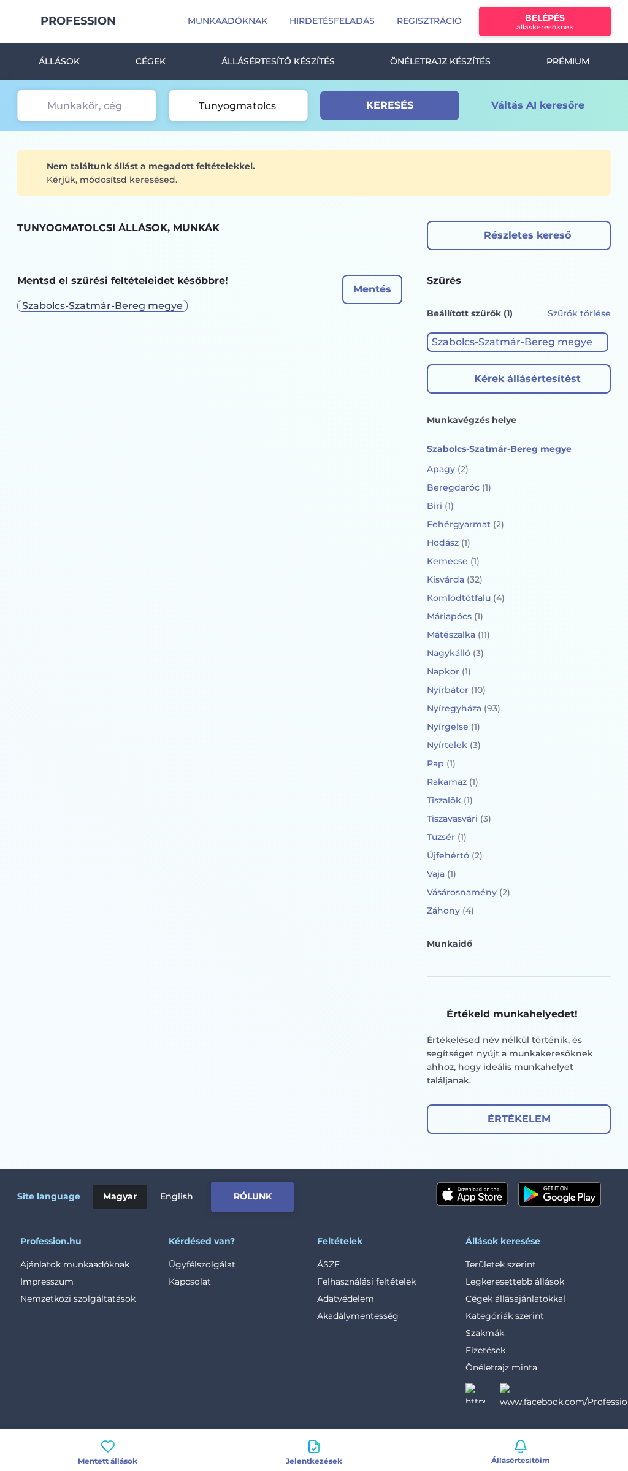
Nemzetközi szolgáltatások (78, 1298)
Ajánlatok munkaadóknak (74, 1264)
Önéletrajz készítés (440, 61)
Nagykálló (455, 653)
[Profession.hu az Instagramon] (482, 1396)
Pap (441, 763)
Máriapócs (455, 616)
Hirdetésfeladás (332, 20)
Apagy (448, 469)
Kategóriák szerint (504, 1315)
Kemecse (453, 561)
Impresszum (47, 1281)
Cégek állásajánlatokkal (515, 1298)
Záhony (450, 910)
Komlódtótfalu (466, 597)
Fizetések (485, 1350)
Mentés (372, 289)
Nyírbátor (456, 689)
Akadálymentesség (358, 1315)
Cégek (151, 61)
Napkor (449, 671)
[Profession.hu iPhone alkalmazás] (472, 1194)
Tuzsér (447, 836)
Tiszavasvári (459, 818)
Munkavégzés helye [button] (471, 420)
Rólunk (253, 1196)
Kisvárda (455, 579)
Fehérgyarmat (465, 524)
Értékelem (519, 1119)
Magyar (120, 1196)
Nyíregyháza (463, 708)
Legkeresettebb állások (514, 1281)
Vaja (441, 873)
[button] (517, 342)
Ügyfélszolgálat (202, 1264)
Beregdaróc (459, 487)
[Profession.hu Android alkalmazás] (559, 1194)
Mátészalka (458, 634)
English (176, 1196)
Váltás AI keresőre (537, 105)
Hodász (448, 542)
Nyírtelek (454, 745)
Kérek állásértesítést (527, 378)
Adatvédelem (345, 1298)
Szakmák (484, 1333)
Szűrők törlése (579, 313)
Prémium (567, 61)
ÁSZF (328, 1264)
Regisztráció (429, 20)
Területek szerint (500, 1264)
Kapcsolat (190, 1281)
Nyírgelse (453, 726)
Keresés (389, 105)
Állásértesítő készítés (278, 61)
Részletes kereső (527, 235)
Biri (440, 505)
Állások (59, 61)
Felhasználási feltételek (366, 1281)
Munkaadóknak (227, 20)
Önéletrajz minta (501, 1367)
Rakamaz (452, 781)
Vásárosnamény (468, 892)
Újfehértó (455, 855)
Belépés (544, 21)
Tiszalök (450, 800)
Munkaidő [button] (449, 943)
